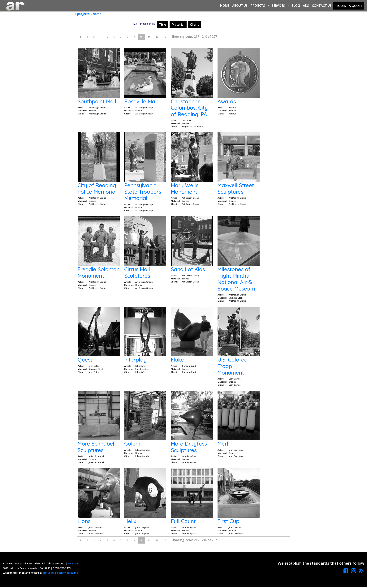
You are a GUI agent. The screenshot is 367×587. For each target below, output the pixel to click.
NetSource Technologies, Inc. (60, 572)
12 (157, 36)
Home (224, 5)
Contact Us (321, 5)
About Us (240, 5)
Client (194, 24)
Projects (258, 5)
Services (278, 5)
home (97, 14)
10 (141, 36)
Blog (296, 5)
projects (83, 14)
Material (178, 24)
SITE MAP (73, 563)
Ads (306, 5)
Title (162, 24)
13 (165, 36)
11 (149, 36)
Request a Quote (348, 6)
